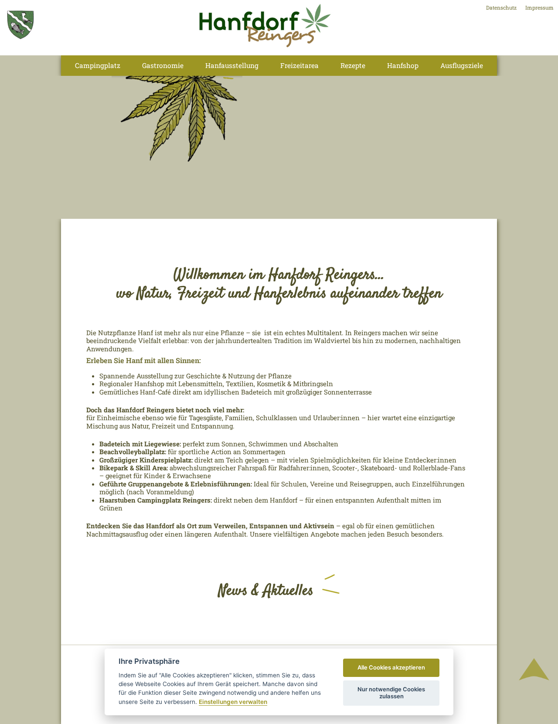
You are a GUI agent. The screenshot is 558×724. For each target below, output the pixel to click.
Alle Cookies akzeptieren (391, 667)
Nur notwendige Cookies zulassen (391, 693)
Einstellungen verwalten (233, 701)
